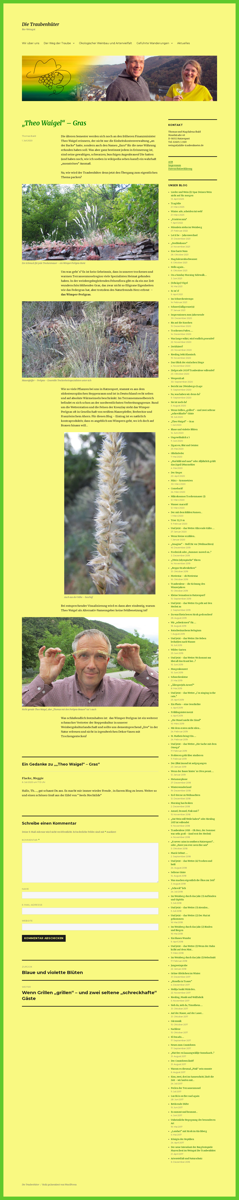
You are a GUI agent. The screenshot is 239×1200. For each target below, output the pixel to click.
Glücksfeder (177, 453)
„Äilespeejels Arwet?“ (182, 685)
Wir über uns (30, 43)
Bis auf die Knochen (181, 322)
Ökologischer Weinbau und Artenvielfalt (105, 43)
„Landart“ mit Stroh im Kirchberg (189, 1131)
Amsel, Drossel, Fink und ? (185, 811)
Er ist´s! (175, 291)
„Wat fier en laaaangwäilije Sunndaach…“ (192, 1053)
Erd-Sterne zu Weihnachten (185, 795)
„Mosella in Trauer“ (181, 981)
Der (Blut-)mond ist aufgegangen (188, 763)
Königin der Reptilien (182, 1139)
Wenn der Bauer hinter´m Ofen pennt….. (192, 771)
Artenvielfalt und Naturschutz (186, 1158)
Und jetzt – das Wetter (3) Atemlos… (190, 907)
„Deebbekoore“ (179, 243)
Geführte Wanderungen (153, 43)
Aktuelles (183, 43)
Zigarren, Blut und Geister (185, 445)
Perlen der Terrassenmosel (186, 1088)
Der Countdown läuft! (182, 1061)
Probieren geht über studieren (187, 755)
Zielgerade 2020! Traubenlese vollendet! (192, 370)
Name (25, 889)
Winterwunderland (181, 787)
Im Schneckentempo (182, 299)
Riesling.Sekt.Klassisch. (183, 354)
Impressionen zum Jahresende (187, 314)
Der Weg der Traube (57, 43)
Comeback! (177, 488)
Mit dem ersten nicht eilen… (186, 728)
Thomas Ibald (29, 136)
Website (27, 920)
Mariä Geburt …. (179, 853)
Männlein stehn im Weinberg (186, 227)
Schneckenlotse (179, 677)
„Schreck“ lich (178, 888)
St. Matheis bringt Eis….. (183, 736)
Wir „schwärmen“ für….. (183, 622)
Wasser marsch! (179, 504)
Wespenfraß (177, 378)
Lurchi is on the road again (185, 1096)
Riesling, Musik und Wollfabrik (187, 997)
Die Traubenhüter (40, 24)
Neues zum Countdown (183, 1045)
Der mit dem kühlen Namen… (186, 512)
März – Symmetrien (182, 480)
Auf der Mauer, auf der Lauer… (187, 1013)
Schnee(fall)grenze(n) (182, 306)
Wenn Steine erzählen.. (183, 536)
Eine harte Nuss (179, 251)
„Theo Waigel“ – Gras (182, 421)
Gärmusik (176, 1021)
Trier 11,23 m (178, 520)
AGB (170, 162)
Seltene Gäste (178, 872)
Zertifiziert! (177, 346)
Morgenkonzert (179, 669)
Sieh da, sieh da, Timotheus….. (187, 1005)
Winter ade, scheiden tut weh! (186, 211)
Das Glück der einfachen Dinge (187, 362)
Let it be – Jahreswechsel (184, 235)
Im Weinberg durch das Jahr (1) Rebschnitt (193, 957)
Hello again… (178, 267)
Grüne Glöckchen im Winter (185, 973)
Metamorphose (179, 779)
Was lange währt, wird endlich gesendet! (192, 338)
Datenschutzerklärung (180, 168)
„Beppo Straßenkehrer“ (183, 568)
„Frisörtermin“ (179, 219)
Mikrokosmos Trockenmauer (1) (188, 496)
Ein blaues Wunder (181, 938)
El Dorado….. (177, 1037)
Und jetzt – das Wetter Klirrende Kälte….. (192, 528)
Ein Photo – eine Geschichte (186, 704)
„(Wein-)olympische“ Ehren (185, 560)
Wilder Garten (178, 649)
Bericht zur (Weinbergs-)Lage (186, 386)
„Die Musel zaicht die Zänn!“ (186, 720)
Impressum (174, 165)
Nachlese (175, 1029)
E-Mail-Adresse (32, 904)
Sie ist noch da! (179, 402)
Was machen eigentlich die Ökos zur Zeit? (193, 880)
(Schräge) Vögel (179, 283)
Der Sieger (176, 472)
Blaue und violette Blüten (184, 429)
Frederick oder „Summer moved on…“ (191, 552)
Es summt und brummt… (184, 1112)
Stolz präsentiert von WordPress (59, 1184)
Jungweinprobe (179, 965)
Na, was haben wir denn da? (185, 394)
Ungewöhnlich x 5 (180, 437)
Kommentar (31, 840)
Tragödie (176, 203)
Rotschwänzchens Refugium (186, 630)
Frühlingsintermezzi (182, 712)
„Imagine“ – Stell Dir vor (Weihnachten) (192, 544)
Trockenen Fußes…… (182, 330)
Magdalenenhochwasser (184, 259)
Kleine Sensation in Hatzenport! (188, 595)
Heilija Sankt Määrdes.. (183, 989)
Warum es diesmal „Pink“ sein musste (191, 1068)
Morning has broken (182, 803)
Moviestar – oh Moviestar (184, 576)
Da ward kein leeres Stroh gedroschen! (191, 614)
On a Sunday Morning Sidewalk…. (189, 275)
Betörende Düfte (180, 1104)
